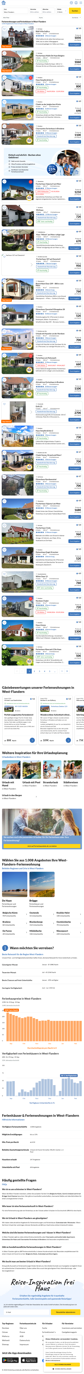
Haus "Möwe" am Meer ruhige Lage (50, 235)
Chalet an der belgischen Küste (48, 104)
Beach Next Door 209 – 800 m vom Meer (50, 285)
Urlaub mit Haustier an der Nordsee (50, 334)
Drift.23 (39, 406)
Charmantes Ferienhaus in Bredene (50, 129)
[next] (62, 671)
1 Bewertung (49, 290)
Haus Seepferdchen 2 (44, 431)
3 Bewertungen (50, 84)
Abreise (45, 9)
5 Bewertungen (50, 338)
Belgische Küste (56, 1194)
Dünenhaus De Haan (9, 1239)
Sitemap (5, 1344)
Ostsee (5, 1332)
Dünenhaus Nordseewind (46, 479)
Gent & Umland (67, 1194)
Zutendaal (59, 1222)
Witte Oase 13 (42, 576)
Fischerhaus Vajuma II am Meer (48, 184)
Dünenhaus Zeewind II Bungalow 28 (50, 309)
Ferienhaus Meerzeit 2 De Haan (48, 649)
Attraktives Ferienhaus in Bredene (50, 382)
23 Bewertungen (51, 214)
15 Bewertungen (51, 532)
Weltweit (6, 1340)
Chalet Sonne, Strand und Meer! (49, 455)
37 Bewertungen (51, 188)
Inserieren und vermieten (72, 1328)
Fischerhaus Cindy (43, 528)
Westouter (71, 1222)
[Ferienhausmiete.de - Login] (76, 2)
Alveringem (53, 1254)
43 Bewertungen (51, 508)
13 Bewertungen (51, 133)
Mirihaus (39, 210)
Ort (5, 9)
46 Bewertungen (51, 314)
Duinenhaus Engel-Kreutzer (47, 552)
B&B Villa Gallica (43, 31)
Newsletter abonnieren (65, 1312)
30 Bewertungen (51, 386)
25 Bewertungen (51, 362)
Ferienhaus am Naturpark (46, 358)
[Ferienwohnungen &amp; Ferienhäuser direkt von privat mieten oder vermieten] (3, 2)
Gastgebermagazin (69, 1332)
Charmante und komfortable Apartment (60, 1237)
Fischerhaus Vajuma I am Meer (48, 504)
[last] (67, 671)
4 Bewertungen (50, 605)
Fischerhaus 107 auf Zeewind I (48, 259)
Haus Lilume (41, 625)
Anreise (33, 9)
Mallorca (5, 1336)
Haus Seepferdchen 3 (44, 80)
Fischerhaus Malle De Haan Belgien (50, 56)
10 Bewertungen (51, 581)
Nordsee (5, 1328)
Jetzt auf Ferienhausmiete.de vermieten (42, 846)
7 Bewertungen (51, 263)
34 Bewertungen (51, 239)
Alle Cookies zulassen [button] (63, 1364)
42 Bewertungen (51, 109)
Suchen (75, 11)
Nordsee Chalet (42, 601)
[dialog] (63, 1353)
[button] (81, 2)
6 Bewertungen (50, 36)
